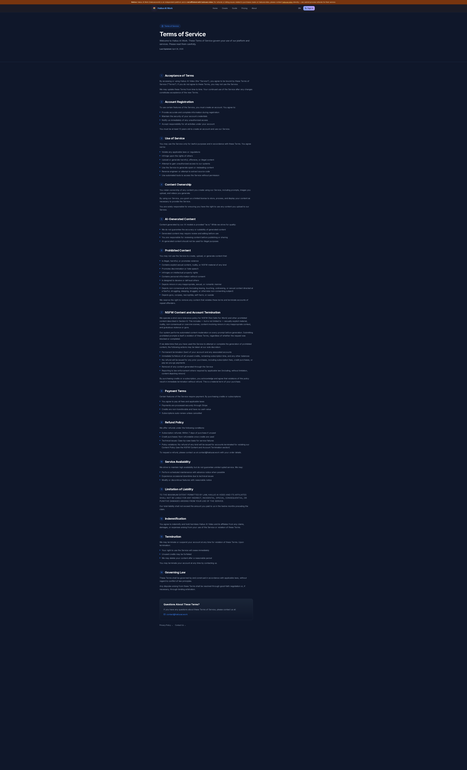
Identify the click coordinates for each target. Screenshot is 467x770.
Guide (234, 8)
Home (215, 8)
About (254, 8)
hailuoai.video (287, 2)
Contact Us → (180, 625)
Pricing (244, 8)
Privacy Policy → (166, 625)
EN (299, 8)
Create (225, 8)
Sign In (310, 8)
